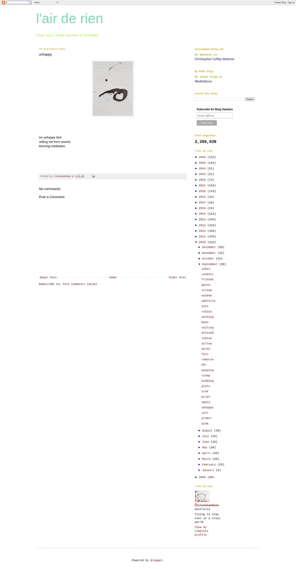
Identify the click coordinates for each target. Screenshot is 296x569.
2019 (203, 197)
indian (207, 338)
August (208, 430)
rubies (207, 311)
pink (205, 423)
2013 (203, 225)
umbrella (208, 301)
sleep (206, 375)
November (210, 253)
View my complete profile (201, 531)
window (207, 295)
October (209, 258)
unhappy (208, 407)
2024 (203, 168)
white (206, 349)
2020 (203, 191)
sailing (208, 327)
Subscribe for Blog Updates (215, 109)
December (210, 247)
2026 (203, 157)
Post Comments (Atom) (80, 284)
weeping (208, 370)
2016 (203, 208)
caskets (208, 274)
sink (205, 391)
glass (206, 386)
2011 (203, 236)
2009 (203, 477)
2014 (203, 219)
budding (208, 381)
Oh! (204, 364)
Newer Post (48, 277)
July (206, 436)
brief (206, 397)
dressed (208, 332)
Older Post (177, 277)
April (207, 453)
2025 (203, 163)
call (205, 412)
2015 (203, 214)
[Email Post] (93, 176)
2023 (203, 174)
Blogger (157, 560)
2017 (203, 202)
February (210, 464)
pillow (207, 343)
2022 (203, 180)
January (209, 470)
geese (206, 285)
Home (112, 277)
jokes (206, 269)
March (207, 459)
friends (208, 279)
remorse (208, 359)
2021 (203, 185)
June (206, 442)
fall (205, 354)
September (210, 264)
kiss (205, 306)
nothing (208, 317)
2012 (203, 231)
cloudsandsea (208, 505)
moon (205, 322)
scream (207, 290)
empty (206, 402)
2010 (203, 242)
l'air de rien (69, 18)
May (205, 447)
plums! (207, 418)
